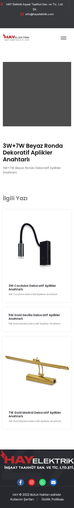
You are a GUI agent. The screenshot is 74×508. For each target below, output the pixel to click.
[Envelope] (53, 482)
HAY (15, 494)
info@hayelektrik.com (39, 14)
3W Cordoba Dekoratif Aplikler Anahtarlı (32, 288)
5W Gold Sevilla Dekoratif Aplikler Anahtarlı (34, 317)
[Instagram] (31, 482)
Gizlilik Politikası (53, 499)
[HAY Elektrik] (16, 36)
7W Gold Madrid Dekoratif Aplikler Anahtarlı (35, 414)
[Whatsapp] (42, 482)
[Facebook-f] (20, 482)
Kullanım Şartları (22, 499)
